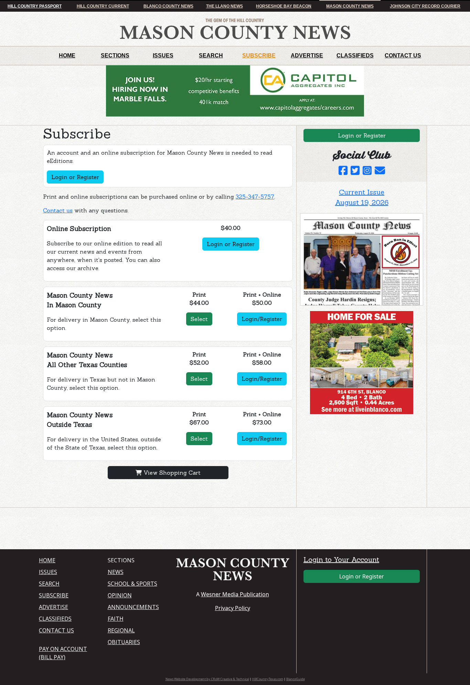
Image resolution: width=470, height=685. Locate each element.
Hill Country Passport (35, 6)
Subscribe (259, 55)
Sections (115, 55)
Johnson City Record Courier (425, 6)
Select (199, 319)
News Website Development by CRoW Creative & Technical (207, 679)
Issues (163, 55)
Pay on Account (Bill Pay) (63, 653)
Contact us (58, 210)
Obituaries (124, 642)
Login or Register (75, 177)
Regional (121, 630)
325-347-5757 (255, 196)
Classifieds (355, 55)
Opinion (120, 595)
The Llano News (224, 6)
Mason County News (350, 6)
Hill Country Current (103, 6)
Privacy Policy (232, 608)
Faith (116, 618)
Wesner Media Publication (235, 594)
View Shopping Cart (171, 472)
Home (67, 55)
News (116, 572)
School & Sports (132, 583)
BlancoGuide (295, 679)
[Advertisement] (351, 462)
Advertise (307, 55)
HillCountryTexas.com (267, 679)
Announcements (133, 607)
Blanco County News (168, 6)
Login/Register (262, 319)
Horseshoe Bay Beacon (283, 6)
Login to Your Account (341, 559)
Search (211, 55)
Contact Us (403, 55)
